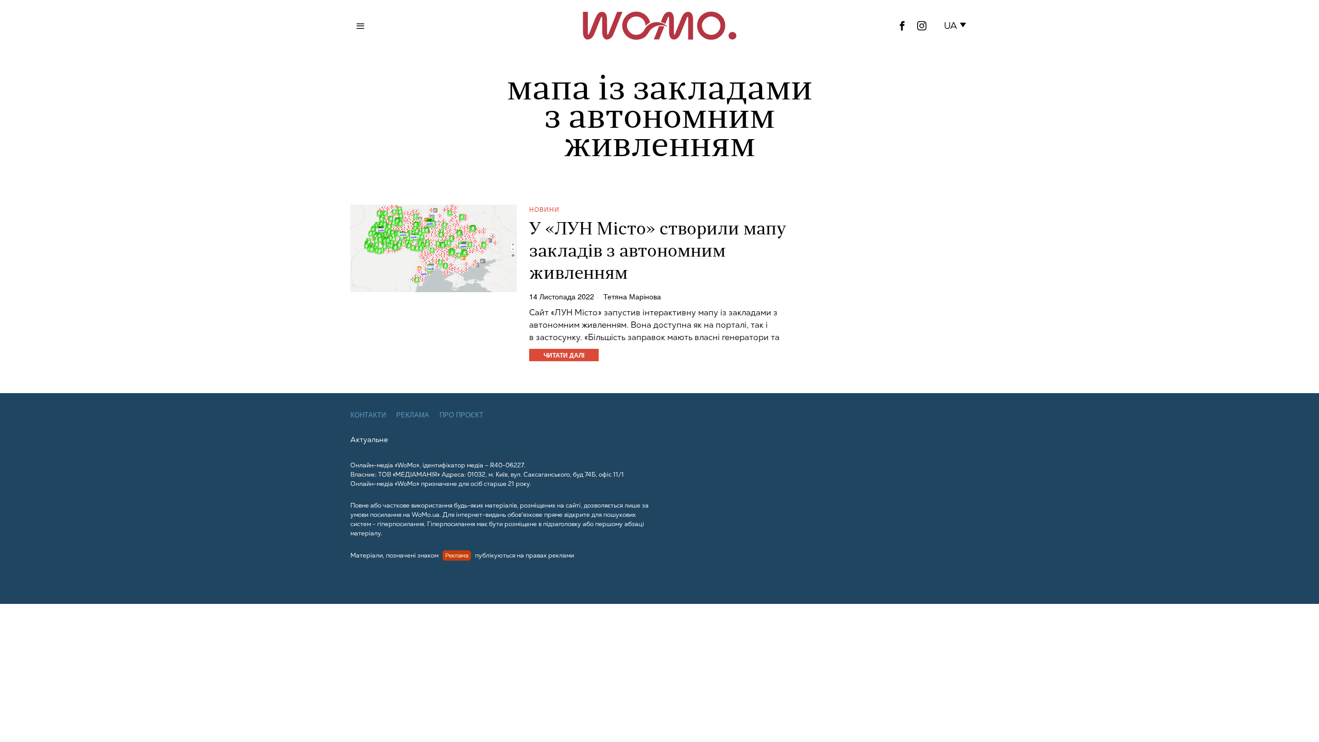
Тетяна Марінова (632, 296)
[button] (957, 26)
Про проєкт (461, 415)
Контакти (368, 415)
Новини (544, 209)
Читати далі (564, 355)
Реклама (412, 415)
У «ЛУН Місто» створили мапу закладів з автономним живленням (657, 252)
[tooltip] (902, 26)
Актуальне (369, 439)
